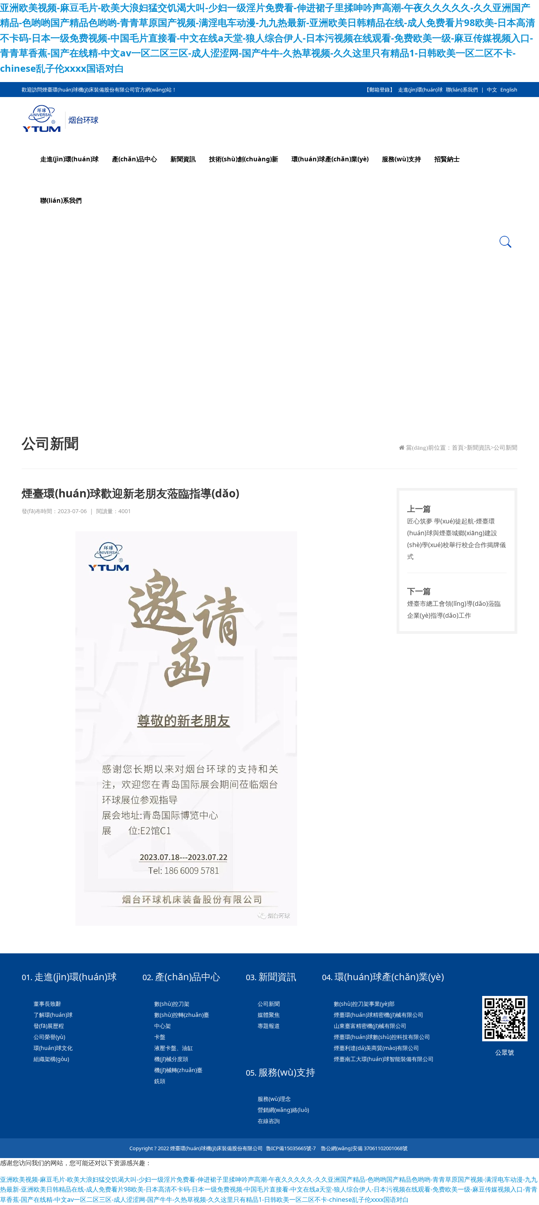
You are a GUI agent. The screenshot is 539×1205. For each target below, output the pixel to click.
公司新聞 (505, 448)
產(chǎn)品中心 (134, 159)
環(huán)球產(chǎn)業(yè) (330, 159)
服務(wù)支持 (401, 159)
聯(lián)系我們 (462, 89)
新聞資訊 (183, 159)
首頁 (458, 448)
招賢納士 (447, 159)
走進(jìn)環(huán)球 (420, 89)
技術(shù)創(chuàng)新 (243, 159)
